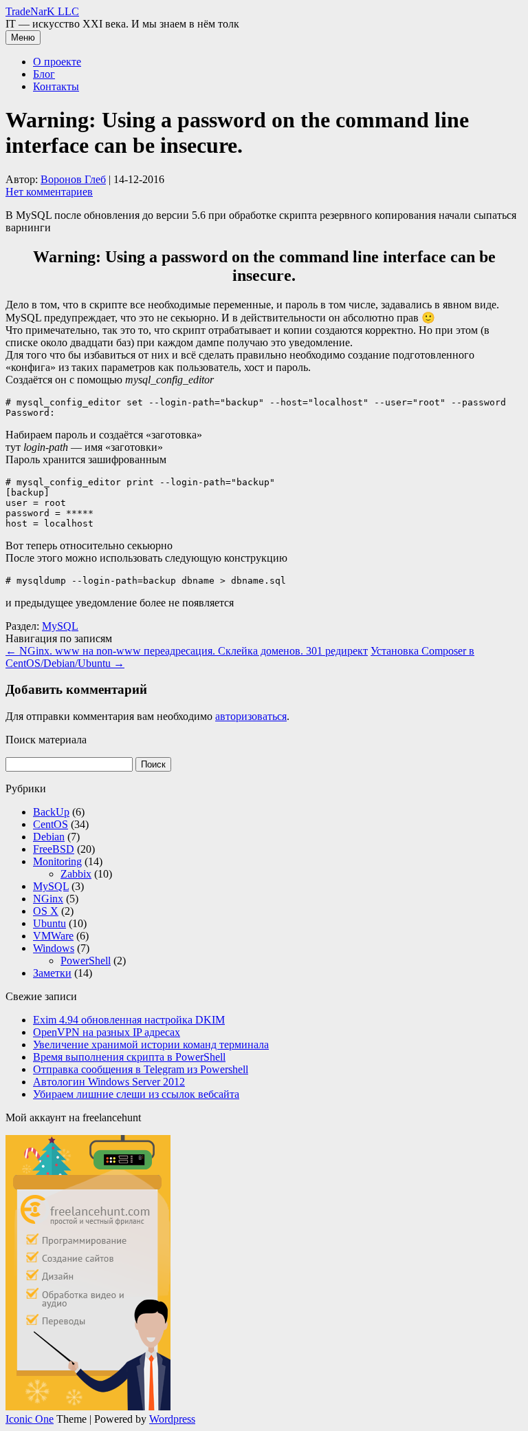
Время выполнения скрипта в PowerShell (129, 1057)
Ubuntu (49, 923)
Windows (53, 948)
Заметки (52, 973)
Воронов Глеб (73, 179)
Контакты (56, 86)
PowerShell (85, 960)
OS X (45, 911)
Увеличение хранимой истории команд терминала (151, 1044)
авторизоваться (251, 716)
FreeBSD (53, 849)
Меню (23, 37)
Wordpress (172, 1419)
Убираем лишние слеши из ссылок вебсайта (136, 1094)
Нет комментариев (49, 192)
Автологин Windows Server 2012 (109, 1082)
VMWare (53, 936)
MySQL (60, 626)
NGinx (48, 898)
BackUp (51, 812)
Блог (44, 74)
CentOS (50, 824)
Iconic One (30, 1419)
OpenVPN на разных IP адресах (106, 1032)
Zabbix (75, 874)
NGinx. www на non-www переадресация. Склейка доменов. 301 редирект (187, 651)
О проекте (57, 61)
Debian (49, 836)
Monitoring (57, 861)
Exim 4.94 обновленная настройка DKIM (129, 1020)
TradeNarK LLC (42, 11)
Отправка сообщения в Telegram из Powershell (140, 1069)
